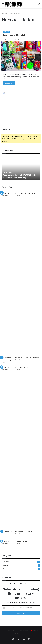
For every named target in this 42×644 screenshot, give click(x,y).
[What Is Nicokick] (8, 447)
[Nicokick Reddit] (21, 56)
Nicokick (6, 31)
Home (5, 13)
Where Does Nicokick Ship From (27, 358)
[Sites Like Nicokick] (8, 544)
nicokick (25, 634)
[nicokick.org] (14, 4)
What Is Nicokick (21, 367)
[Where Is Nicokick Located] (8, 273)
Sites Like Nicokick (22, 541)
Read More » (9, 83)
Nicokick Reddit (14, 35)
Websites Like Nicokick (23, 532)
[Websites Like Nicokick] (8, 535)
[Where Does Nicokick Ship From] (8, 361)
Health (5, 565)
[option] (21, 168)
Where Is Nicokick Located (25, 193)
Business (6, 569)
